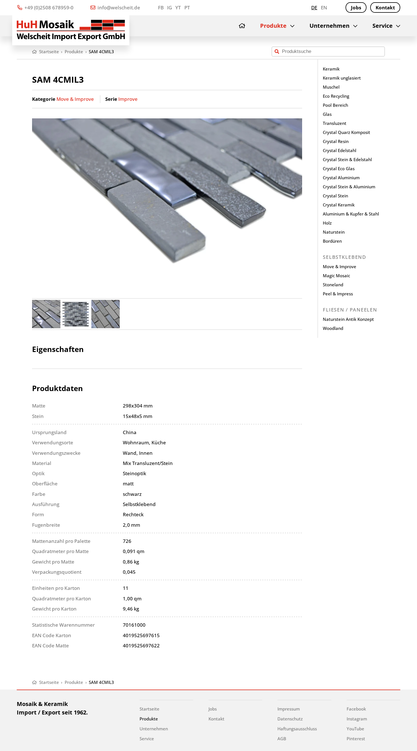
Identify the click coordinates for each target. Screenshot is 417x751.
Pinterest (356, 738)
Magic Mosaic (336, 275)
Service (382, 25)
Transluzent (334, 123)
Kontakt (385, 7)
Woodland (333, 328)
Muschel (331, 87)
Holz (327, 223)
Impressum (288, 709)
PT (187, 7)
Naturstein (334, 232)
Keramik (331, 69)
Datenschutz (290, 719)
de (314, 7)
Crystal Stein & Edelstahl (347, 159)
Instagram (357, 719)
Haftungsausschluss (297, 728)
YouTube (355, 728)
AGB (281, 738)
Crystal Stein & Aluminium (349, 186)
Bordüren (332, 241)
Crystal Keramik (339, 205)
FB (161, 7)
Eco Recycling (336, 96)
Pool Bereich (335, 105)
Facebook (356, 709)
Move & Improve (75, 99)
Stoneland (333, 284)
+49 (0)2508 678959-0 (48, 7)
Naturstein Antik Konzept (348, 319)
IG (169, 7)
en (324, 7)
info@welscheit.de (118, 7)
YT (178, 7)
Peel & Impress (338, 293)
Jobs (356, 7)
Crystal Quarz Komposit (346, 132)
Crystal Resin (336, 141)
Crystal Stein (335, 196)
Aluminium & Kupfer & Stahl (351, 214)
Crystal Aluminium (341, 177)
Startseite (149, 709)
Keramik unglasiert (342, 78)
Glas (327, 114)
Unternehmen (329, 25)
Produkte (273, 25)
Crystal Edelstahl (339, 150)
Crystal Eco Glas (339, 168)
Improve (128, 99)
